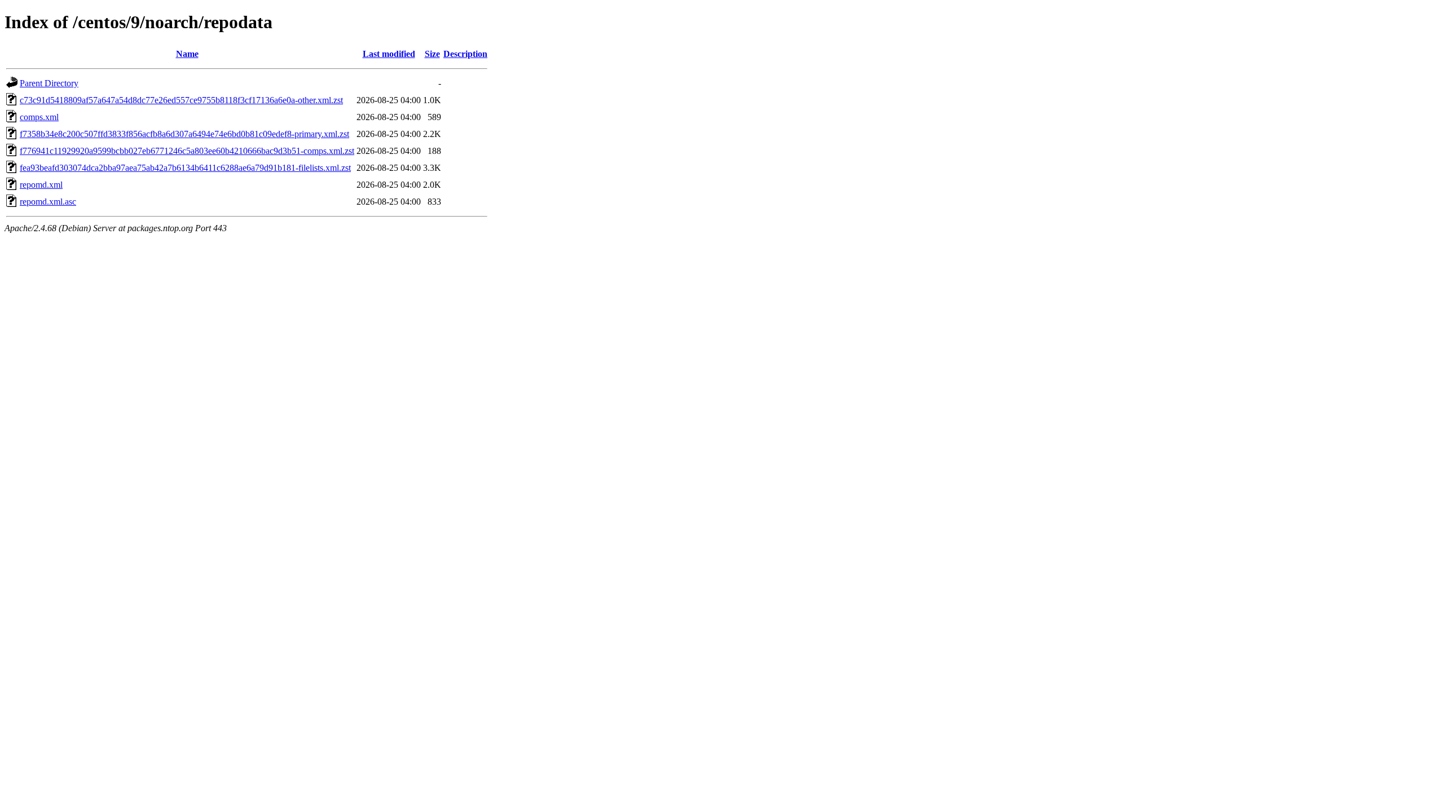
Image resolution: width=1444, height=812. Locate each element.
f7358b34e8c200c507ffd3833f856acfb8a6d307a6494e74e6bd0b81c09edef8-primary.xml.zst (184, 134)
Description (465, 54)
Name (187, 54)
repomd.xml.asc (48, 201)
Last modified (389, 54)
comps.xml (39, 117)
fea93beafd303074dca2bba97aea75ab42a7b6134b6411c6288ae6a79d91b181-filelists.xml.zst (185, 168)
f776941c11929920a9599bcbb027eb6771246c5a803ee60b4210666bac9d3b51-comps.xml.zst (187, 151)
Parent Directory (49, 83)
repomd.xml (41, 184)
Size (432, 54)
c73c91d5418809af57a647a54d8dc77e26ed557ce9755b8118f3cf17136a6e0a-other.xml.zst (181, 100)
